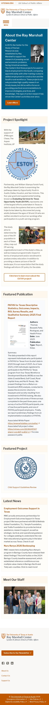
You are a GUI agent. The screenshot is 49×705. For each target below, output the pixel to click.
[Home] (19, 12)
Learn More (12, 103)
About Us (4, 671)
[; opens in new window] (24, 600)
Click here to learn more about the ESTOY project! (24, 277)
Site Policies (34, 699)
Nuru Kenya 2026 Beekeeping (19, 546)
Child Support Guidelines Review (22, 487)
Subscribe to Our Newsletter (16, 653)
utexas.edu (7, 3)
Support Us (5, 681)
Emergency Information (16, 699)
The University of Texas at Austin (23, 697)
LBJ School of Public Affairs (30, 3)
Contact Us (5, 676)
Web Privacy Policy (36, 702)
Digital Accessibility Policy (15, 702)
